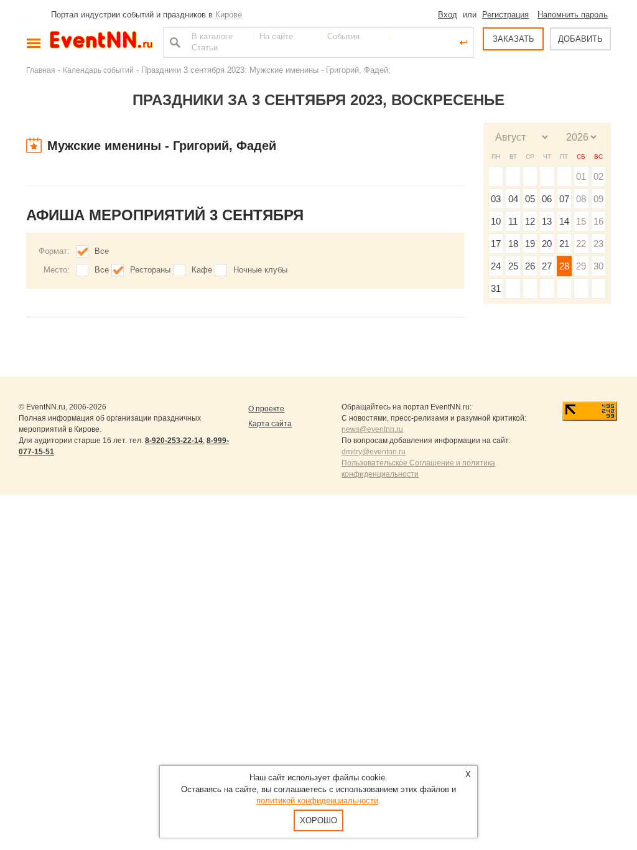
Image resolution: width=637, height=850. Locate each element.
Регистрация (505, 14)
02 (598, 176)
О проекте (266, 408)
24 (496, 266)
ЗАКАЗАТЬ (513, 39)
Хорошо (318, 820)
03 (496, 199)
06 (547, 199)
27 (547, 266)
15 (581, 221)
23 (598, 243)
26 (530, 266)
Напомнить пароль (572, 14)
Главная (40, 70)
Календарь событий (98, 70)
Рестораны (150, 269)
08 (581, 199)
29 (581, 266)
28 (564, 266)
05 (530, 199)
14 (564, 221)
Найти (173, 42)
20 (547, 243)
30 (598, 266)
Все (102, 251)
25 (513, 266)
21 (564, 243)
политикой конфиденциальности (317, 800)
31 (496, 288)
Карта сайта (270, 423)
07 (564, 199)
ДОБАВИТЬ (580, 39)
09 (598, 199)
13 (547, 221)
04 (513, 199)
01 (581, 176)
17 (496, 243)
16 (598, 221)
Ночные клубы (260, 269)
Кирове (228, 14)
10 (496, 221)
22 (581, 243)
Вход (447, 14)
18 (513, 243)
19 (530, 243)
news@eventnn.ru (372, 429)
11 (513, 221)
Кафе (202, 269)
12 (530, 221)
